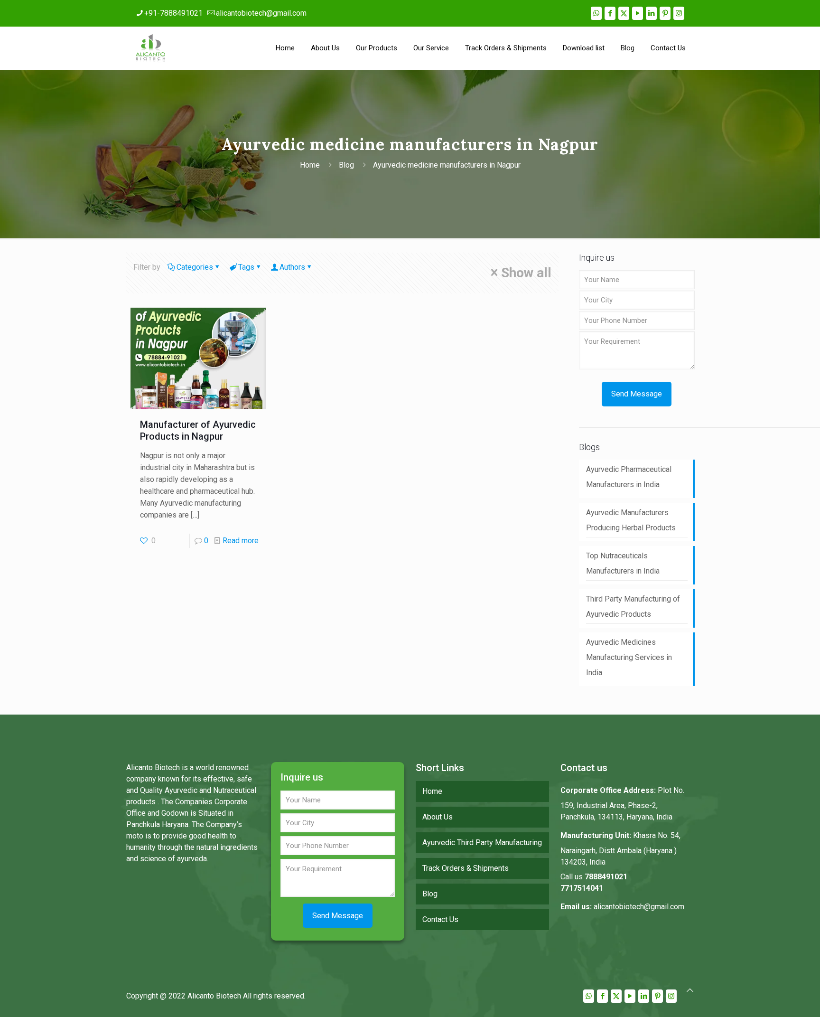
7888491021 (606, 876)
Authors (292, 267)
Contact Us (440, 919)
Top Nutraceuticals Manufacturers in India (623, 563)
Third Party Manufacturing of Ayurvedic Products (633, 606)
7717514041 (581, 888)
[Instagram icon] (678, 13)
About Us (437, 816)
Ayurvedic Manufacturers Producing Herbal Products (631, 520)
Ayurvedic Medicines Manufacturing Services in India (629, 657)
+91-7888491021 (173, 13)
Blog (346, 165)
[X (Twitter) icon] (623, 13)
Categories (195, 267)
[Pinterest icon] (665, 13)
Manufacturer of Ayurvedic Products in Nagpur (198, 430)
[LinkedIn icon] (651, 13)
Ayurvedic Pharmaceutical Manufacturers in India (628, 477)
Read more (241, 540)
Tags (246, 267)
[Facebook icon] (610, 13)
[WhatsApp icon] (596, 13)
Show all (526, 273)
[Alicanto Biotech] (150, 48)
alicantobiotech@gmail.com (261, 13)
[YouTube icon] (637, 13)
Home (310, 165)
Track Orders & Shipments (465, 868)
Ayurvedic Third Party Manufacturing (482, 842)
